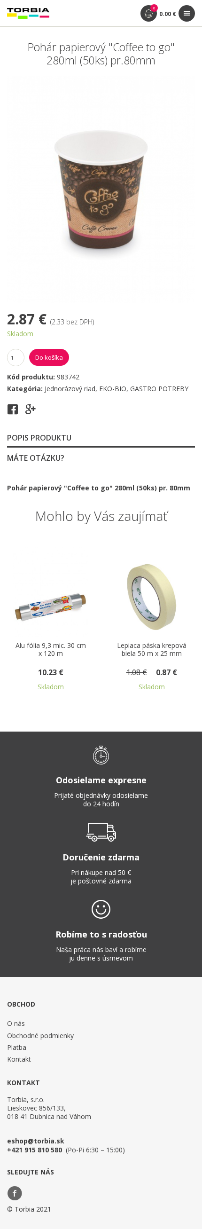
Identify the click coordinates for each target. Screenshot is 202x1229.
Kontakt (19, 1059)
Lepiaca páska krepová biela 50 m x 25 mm (135, 650)
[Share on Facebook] (12, 412)
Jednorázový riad (70, 388)
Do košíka (49, 357)
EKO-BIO (112, 388)
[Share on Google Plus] (30, 412)
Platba (16, 1047)
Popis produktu (39, 438)
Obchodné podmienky (40, 1035)
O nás (16, 1023)
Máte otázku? (35, 458)
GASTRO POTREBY (159, 388)
